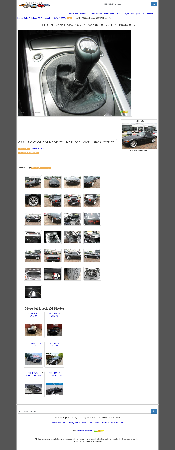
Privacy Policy (74, 423)
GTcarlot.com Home (58, 423)
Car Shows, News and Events (112, 423)
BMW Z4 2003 (59, 18)
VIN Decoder (147, 14)
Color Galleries (95, 14)
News (118, 14)
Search (96, 423)
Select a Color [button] (38, 149)
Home (19, 18)
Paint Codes (108, 14)
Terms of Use (86, 423)
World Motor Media (84, 431)
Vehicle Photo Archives (77, 14)
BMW (40, 18)
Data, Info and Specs (131, 14)
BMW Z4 (47, 18)
